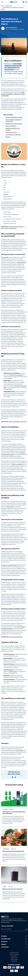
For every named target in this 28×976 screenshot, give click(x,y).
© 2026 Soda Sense (14, 952)
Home (2, 6)
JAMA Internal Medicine (17, 464)
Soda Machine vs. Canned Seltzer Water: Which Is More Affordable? (13, 812)
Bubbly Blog (9, 6)
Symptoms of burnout (11, 132)
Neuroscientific (4, 257)
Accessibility (14, 961)
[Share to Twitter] (15, 777)
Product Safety (14, 959)
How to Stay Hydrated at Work (15, 637)
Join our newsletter (7, 926)
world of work (10, 506)
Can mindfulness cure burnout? (13, 134)
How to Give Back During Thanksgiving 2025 (13, 851)
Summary (8, 137)
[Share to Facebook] (12, 777)
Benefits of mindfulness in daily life (14, 117)
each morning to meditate (16, 375)
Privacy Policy (14, 956)
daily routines (19, 750)
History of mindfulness (11, 126)
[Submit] (26, 929)
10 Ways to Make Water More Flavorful (17, 421)
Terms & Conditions (14, 954)
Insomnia (5, 194)
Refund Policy (14, 958)
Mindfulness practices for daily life (14, 124)
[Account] (23, 2)
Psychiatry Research (21, 262)
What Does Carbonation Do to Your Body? (12, 889)
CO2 (7, 389)
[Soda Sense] (14, 916)
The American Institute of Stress (9, 565)
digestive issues (13, 671)
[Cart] (26, 2)
